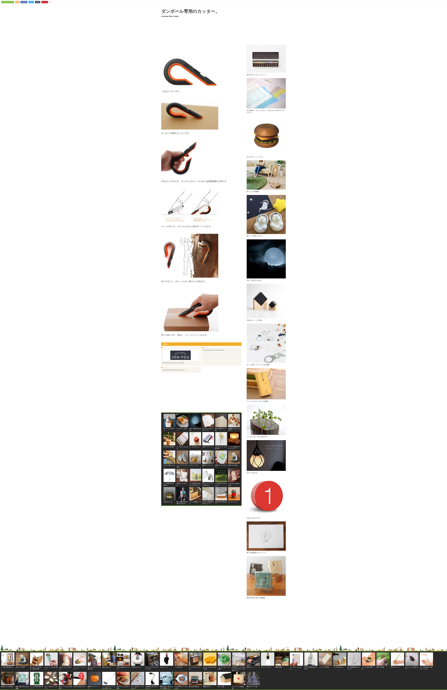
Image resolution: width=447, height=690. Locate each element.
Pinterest (44, 2)
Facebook (24, 2)
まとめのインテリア (7, 2)
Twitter (31, 2)
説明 (17, 2)
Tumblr (38, 2)
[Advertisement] (201, 37)
